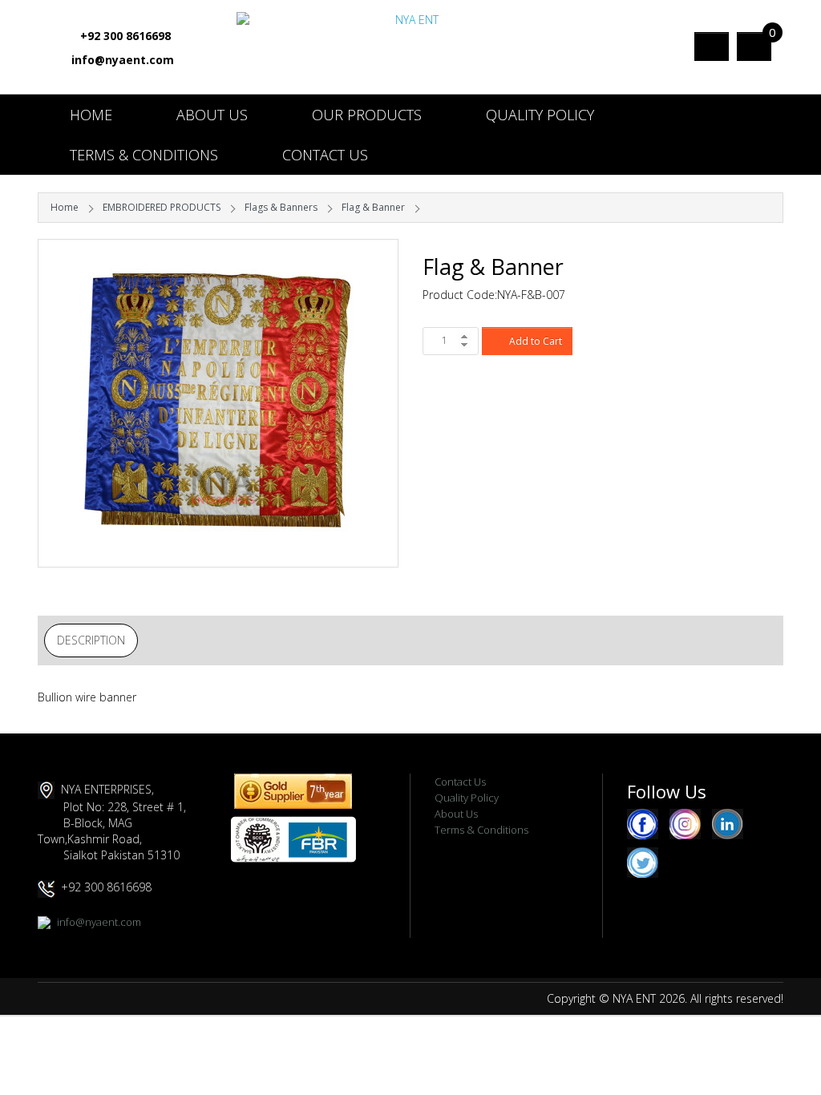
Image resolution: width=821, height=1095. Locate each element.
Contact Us (325, 154)
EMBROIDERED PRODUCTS (161, 207)
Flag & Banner (373, 207)
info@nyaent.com (122, 59)
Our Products (367, 114)
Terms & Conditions (144, 154)
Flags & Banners (281, 207)
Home (91, 114)
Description (91, 640)
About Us (212, 114)
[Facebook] (642, 823)
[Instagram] (685, 823)
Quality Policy (540, 114)
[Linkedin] (727, 823)
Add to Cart (535, 341)
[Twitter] (642, 862)
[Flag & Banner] (218, 403)
